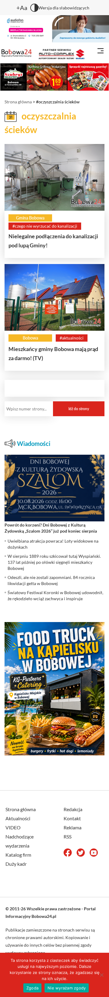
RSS (67, 836)
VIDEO (13, 827)
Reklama (72, 827)
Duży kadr (16, 864)
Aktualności (17, 818)
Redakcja (73, 809)
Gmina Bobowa (30, 217)
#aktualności (72, 337)
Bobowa (30, 337)
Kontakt (72, 818)
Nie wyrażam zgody (67, 987)
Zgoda (32, 987)
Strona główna (18, 101)
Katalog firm (18, 855)
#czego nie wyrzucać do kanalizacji (44, 226)
